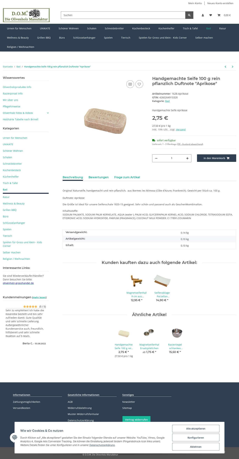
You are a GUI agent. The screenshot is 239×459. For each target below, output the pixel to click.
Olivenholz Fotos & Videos (18, 113)
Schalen (7, 157)
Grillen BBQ (9, 210)
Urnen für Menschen (15, 137)
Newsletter (128, 401)
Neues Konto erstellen (220, 3)
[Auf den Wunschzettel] (139, 84)
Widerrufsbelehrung (80, 408)
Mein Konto (195, 3)
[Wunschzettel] (211, 15)
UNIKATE (8, 144)
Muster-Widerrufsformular (83, 414)
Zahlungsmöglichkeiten (26, 401)
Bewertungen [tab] (99, 177)
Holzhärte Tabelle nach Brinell (20, 119)
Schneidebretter (12, 163)
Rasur (6, 197)
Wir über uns (10, 100)
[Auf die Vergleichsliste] (130, 84)
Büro (5, 216)
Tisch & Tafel (10, 183)
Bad (167, 101)
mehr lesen (39, 297)
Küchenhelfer (11, 176)
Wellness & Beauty (13, 203)
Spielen (7, 229)
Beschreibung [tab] (73, 177)
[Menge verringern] (156, 158)
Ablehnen (196, 446)
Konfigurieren (196, 437)
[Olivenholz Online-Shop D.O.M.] (26, 15)
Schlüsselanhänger (14, 223)
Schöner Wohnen (13, 150)
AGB (70, 401)
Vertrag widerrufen (136, 419)
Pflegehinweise (11, 106)
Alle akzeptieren (195, 428)
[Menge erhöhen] (187, 158)
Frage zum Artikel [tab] (127, 177)
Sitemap (127, 408)
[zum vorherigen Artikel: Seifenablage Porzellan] (225, 66)
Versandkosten (21, 408)
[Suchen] (189, 15)
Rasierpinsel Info (13, 93)
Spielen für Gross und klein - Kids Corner (22, 244)
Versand (181, 129)
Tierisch (7, 235)
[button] (203, 15)
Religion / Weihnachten (16, 258)
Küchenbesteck (12, 170)
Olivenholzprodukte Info (17, 87)
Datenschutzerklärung (81, 420)
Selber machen (11, 252)
